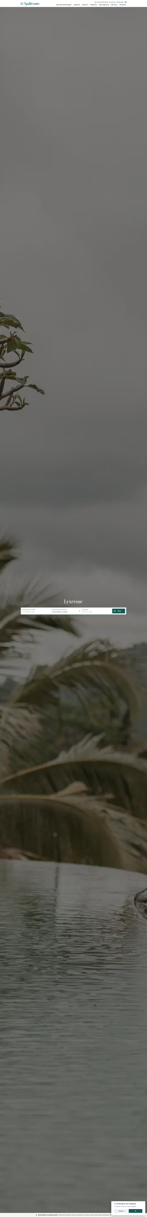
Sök (119, 611)
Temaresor (122, 5)
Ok (135, 1211)
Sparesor (85, 5)
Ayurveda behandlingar (63, 5)
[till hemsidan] (30, 3)
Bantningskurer (104, 5)
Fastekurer (93, 5)
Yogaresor (76, 5)
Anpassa (121, 1211)
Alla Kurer (114, 5)
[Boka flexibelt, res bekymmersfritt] (110, 1215)
